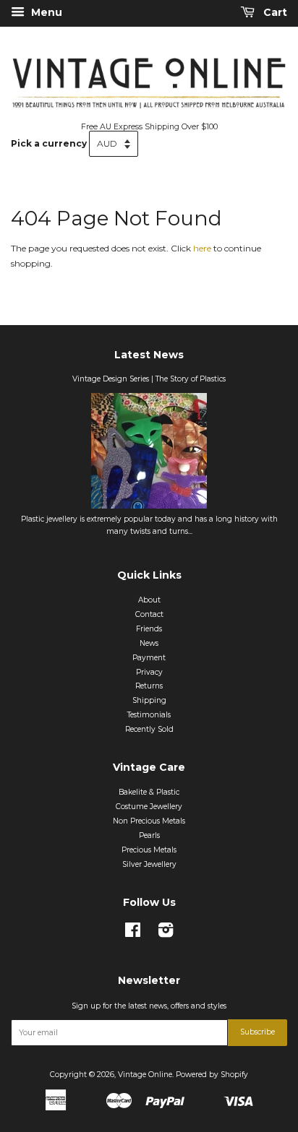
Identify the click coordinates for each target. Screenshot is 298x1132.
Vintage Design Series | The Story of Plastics (149, 379)
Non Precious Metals (149, 821)
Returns (149, 686)
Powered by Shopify (212, 1074)
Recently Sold (149, 729)
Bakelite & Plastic (149, 792)
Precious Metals (149, 850)
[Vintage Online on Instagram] (166, 933)
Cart (273, 12)
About (149, 600)
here (202, 248)
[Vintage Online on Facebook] (132, 933)
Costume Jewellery (149, 806)
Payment (149, 657)
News (149, 643)
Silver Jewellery (149, 864)
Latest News (149, 354)
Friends (149, 629)
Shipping (149, 700)
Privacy (149, 672)
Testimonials (149, 715)
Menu (45, 12)
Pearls (149, 835)
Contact (149, 614)
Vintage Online (145, 1074)
